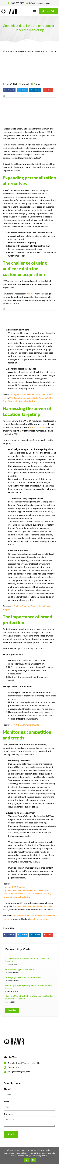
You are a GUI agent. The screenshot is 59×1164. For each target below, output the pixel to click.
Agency (37, 84)
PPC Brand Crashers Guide (26, 724)
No (33, 1160)
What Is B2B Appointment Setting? (20, 969)
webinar (30, 293)
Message (8, 1114)
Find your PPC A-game (13, 887)
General (25, 84)
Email (7, 1101)
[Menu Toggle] (34, 11)
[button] (9, 90)
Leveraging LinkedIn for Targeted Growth (23, 977)
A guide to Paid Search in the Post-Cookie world (25, 890)
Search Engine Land (38, 919)
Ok (27, 1160)
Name (7, 1089)
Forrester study (37, 427)
